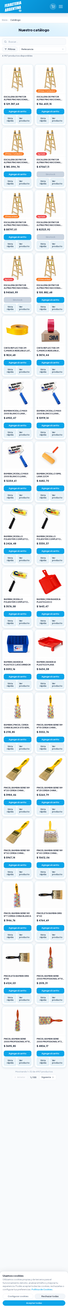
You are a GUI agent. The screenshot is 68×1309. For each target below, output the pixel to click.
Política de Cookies (42, 1289)
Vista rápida (10, 119)
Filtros (11, 49)
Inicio (5, 20)
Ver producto (24, 119)
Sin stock (50, 174)
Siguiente (46, 1077)
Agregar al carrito (17, 111)
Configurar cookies (18, 1296)
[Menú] (60, 6)
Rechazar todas (50, 1296)
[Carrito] (53, 6)
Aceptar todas (34, 1303)
